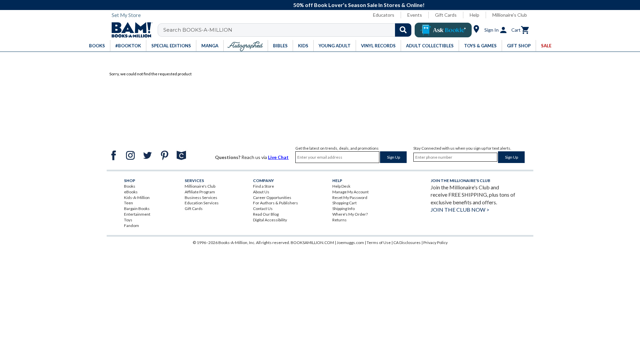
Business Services (201, 197)
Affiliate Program (200, 191)
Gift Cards (446, 15)
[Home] (130, 30)
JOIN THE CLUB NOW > (460, 209)
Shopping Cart (344, 202)
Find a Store (263, 186)
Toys (128, 219)
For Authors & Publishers (275, 202)
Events (414, 15)
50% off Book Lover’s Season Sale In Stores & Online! (323, 5)
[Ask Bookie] (443, 30)
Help (474, 15)
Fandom (131, 225)
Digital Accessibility (270, 219)
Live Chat (278, 157)
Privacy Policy (435, 242)
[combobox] (289, 30)
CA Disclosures (407, 242)
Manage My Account (350, 191)
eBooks (131, 191)
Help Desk (341, 186)
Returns (339, 219)
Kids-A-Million (137, 197)
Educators (383, 15)
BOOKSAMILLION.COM (312, 242)
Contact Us (263, 208)
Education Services (202, 202)
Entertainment (137, 214)
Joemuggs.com (350, 242)
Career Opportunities (272, 197)
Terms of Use (379, 242)
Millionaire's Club (509, 15)
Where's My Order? (350, 214)
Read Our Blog (266, 214)
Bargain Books (137, 208)
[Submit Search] (403, 30)
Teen (128, 202)
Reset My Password (349, 197)
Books (129, 186)
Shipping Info (343, 208)
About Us (261, 191)
